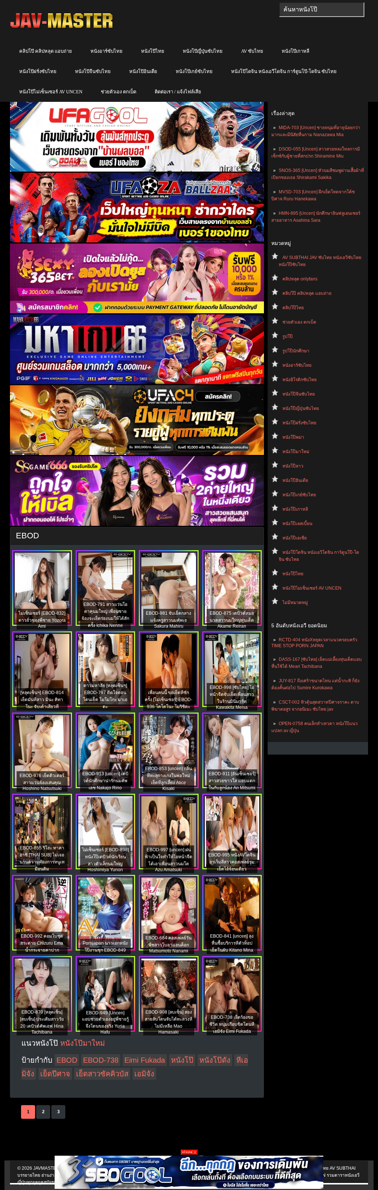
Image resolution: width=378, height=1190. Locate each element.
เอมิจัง (144, 1074)
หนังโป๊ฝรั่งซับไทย (37, 71)
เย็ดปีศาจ (55, 1074)
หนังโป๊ (182, 1060)
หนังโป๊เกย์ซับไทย (194, 71)
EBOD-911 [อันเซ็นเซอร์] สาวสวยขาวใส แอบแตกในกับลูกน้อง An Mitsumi (232, 780)
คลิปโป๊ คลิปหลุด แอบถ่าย (45, 51)
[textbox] (321, 9)
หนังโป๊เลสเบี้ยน (297, 523)
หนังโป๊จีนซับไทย (93, 71)
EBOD (66, 1060)
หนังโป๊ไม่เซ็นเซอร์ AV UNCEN (50, 91)
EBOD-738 (100, 1060)
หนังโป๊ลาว (292, 466)
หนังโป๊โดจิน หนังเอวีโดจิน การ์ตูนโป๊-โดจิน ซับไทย (284, 71)
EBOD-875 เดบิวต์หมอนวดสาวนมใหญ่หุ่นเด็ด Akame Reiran (232, 620)
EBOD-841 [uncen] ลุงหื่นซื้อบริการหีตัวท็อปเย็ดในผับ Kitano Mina (232, 943)
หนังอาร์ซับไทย (106, 51)
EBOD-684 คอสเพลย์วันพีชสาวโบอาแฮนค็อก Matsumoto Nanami (168, 944)
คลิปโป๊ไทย (293, 307)
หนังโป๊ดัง (214, 1060)
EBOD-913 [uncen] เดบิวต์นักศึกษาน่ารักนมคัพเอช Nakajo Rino (105, 780)
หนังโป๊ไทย (152, 51)
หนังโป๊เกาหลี (295, 51)
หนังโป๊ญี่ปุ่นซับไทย (203, 51)
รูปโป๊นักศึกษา (295, 350)
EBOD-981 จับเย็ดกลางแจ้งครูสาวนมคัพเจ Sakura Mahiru (168, 620)
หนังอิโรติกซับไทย (299, 379)
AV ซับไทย (252, 51)
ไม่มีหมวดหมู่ (295, 602)
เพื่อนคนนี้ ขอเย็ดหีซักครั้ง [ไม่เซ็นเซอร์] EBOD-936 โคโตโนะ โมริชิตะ (168, 699)
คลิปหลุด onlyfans (299, 279)
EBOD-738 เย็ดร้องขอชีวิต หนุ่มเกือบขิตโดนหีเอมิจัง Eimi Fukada (231, 1024)
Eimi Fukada (144, 1060)
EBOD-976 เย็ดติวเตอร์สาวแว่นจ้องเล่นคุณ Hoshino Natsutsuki (42, 782)
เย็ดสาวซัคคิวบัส (102, 1074)
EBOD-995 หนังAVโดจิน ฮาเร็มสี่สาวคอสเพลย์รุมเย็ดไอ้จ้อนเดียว (231, 862)
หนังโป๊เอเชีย (294, 538)
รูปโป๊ (287, 336)
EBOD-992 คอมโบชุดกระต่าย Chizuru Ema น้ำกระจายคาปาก (42, 943)
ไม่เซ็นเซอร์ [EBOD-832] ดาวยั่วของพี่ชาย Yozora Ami (42, 620)
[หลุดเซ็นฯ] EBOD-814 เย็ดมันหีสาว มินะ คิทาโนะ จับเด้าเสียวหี (42, 699)
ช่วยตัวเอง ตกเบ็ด (118, 91)
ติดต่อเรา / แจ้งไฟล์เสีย (178, 91)
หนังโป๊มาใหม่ (295, 451)
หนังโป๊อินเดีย (143, 71)
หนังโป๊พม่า (293, 437)
